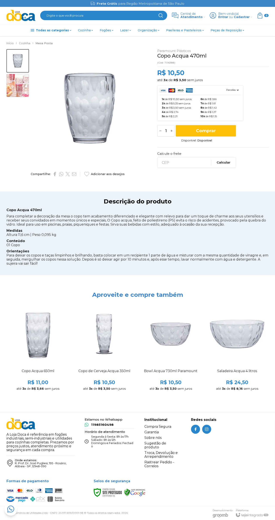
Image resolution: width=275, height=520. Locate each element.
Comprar (206, 130)
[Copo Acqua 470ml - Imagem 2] (18, 85)
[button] (17, 61)
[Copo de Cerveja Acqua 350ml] (104, 348)
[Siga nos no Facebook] (195, 429)
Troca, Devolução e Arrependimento (161, 455)
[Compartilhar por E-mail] (74, 174)
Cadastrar (242, 17)
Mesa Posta (44, 43)
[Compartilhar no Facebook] (55, 174)
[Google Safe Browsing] (134, 492)
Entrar (223, 17)
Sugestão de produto (155, 445)
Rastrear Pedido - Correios (159, 464)
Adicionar (46, 369)
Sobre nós (153, 438)
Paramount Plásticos (174, 50)
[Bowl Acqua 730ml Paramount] (170, 348)
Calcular (224, 162)
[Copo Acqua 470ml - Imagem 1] (18, 61)
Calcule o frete (169, 153)
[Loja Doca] (20, 15)
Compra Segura (157, 426)
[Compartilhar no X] (68, 174)
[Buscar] (160, 15)
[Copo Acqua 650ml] (38, 348)
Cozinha (24, 43)
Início (10, 43)
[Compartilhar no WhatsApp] (61, 174)
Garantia (151, 432)
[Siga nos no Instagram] (206, 429)
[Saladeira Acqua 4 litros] (237, 348)
